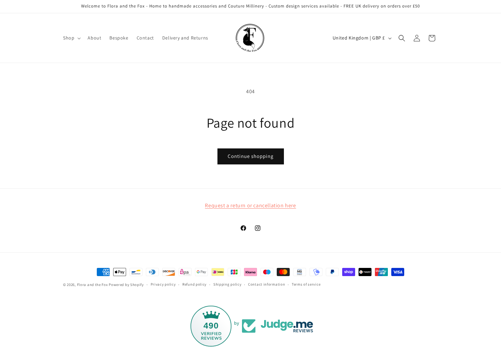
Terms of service (306, 284)
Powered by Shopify (126, 284)
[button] (71, 38)
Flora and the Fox (92, 284)
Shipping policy (227, 284)
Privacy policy (163, 284)
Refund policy (194, 284)
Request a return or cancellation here (250, 205)
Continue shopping (251, 156)
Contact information (266, 284)
